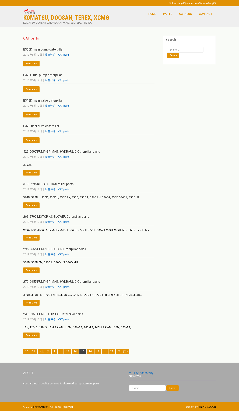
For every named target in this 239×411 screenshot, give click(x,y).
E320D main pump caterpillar (43, 49)
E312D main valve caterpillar (43, 100)
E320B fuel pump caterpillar (42, 75)
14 (75, 351)
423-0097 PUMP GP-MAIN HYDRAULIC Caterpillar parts (61, 151)
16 (90, 351)
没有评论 (50, 54)
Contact (205, 14)
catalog (185, 14)
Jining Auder (40, 406)
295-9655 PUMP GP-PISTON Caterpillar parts (54, 249)
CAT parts (63, 54)
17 (97, 351)
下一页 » (123, 351)
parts (167, 14)
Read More (31, 63)
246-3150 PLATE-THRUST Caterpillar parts (53, 314)
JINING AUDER (207, 406)
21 (111, 351)
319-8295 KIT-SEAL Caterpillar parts (48, 184)
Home (152, 14)
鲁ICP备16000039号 (141, 373)
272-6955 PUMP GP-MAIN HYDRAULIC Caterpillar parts (61, 281)
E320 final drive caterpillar (41, 126)
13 (67, 351)
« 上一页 (44, 351)
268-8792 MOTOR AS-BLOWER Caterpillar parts (56, 216)
